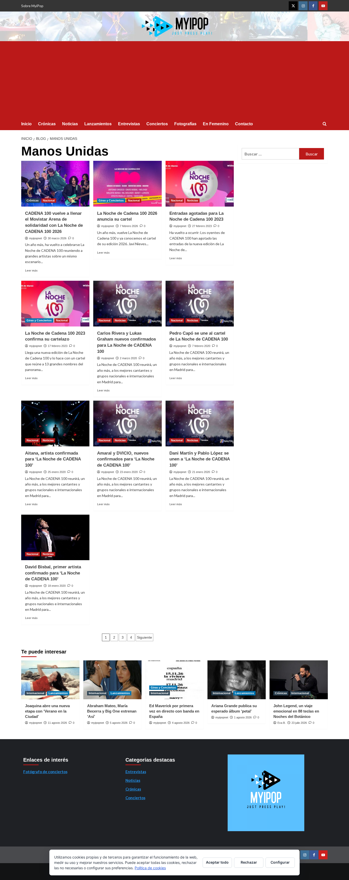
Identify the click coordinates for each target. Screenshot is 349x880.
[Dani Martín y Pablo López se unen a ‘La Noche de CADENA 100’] (200, 423)
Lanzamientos (98, 124)
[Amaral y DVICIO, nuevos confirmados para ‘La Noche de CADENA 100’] (127, 423)
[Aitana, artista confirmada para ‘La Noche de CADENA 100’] (55, 423)
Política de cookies (150, 868)
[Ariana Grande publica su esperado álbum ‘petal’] (236, 679)
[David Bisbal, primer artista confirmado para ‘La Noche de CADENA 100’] (55, 537)
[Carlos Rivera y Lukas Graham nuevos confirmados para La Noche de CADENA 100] (127, 303)
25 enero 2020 (57, 471)
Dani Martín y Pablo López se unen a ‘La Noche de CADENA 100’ (199, 459)
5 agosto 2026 (118, 722)
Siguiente (144, 637)
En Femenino (216, 124)
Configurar (280, 862)
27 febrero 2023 (202, 226)
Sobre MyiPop (32, 6)
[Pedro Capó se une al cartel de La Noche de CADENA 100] (200, 303)
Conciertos (157, 124)
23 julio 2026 (299, 722)
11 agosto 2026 (57, 722)
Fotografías (185, 124)
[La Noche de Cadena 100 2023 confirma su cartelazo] (55, 303)
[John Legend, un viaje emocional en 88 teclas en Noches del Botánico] (299, 679)
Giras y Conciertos (111, 200)
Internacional (35, 693)
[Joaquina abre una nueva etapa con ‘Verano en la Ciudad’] (50, 679)
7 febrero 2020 (201, 345)
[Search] (324, 124)
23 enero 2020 (129, 471)
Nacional (49, 200)
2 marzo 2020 (128, 358)
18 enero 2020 (57, 585)
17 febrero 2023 (57, 345)
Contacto (244, 124)
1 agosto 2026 (243, 717)
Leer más (31, 270)
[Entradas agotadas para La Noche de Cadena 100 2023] (200, 183)
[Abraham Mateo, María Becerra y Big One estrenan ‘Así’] (112, 679)
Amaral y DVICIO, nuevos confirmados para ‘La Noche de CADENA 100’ (125, 459)
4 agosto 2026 (181, 722)
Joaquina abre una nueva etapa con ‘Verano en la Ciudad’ (47, 711)
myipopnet (35, 238)
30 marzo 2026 (57, 238)
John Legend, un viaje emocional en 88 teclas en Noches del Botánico (296, 711)
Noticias (70, 124)
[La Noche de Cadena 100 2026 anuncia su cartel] (127, 183)
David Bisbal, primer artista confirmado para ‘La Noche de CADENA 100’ (53, 573)
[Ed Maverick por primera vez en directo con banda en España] (174, 679)
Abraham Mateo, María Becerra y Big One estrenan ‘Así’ (111, 711)
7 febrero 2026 (129, 226)
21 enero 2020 (201, 471)
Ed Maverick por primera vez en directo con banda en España (174, 711)
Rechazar (249, 862)
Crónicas (47, 124)
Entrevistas (129, 124)
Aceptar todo (217, 862)
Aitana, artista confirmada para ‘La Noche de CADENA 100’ (53, 459)
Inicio (26, 124)
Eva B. (281, 722)
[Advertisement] (174, 79)
